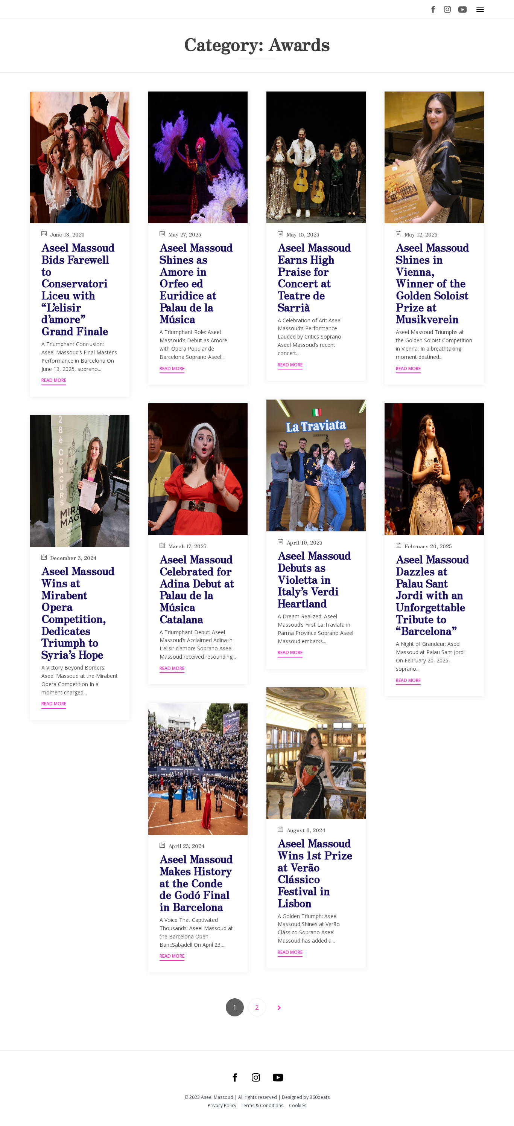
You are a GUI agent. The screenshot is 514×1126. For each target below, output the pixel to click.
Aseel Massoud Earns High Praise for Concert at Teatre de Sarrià (314, 277)
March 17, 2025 (187, 546)
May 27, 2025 (184, 234)
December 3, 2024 (73, 557)
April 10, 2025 (304, 542)
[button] (53, 381)
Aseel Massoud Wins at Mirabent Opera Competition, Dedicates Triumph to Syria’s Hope (78, 612)
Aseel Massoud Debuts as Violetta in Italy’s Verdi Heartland (314, 579)
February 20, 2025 (428, 546)
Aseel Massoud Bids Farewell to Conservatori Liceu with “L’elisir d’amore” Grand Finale (78, 289)
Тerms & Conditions (262, 1105)
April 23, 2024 (186, 846)
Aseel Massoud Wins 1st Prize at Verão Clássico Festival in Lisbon (315, 872)
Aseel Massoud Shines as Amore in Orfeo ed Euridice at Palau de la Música (196, 283)
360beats (320, 1097)
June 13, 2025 (67, 234)
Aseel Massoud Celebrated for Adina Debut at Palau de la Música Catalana (197, 588)
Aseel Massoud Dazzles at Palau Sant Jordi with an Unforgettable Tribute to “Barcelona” (432, 594)
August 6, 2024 (305, 830)
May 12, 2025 (421, 234)
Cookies (297, 1105)
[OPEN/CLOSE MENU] (480, 9)
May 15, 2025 (302, 234)
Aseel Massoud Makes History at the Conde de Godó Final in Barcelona (196, 882)
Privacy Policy (222, 1105)
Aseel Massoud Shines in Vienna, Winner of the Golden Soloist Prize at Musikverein (432, 283)
